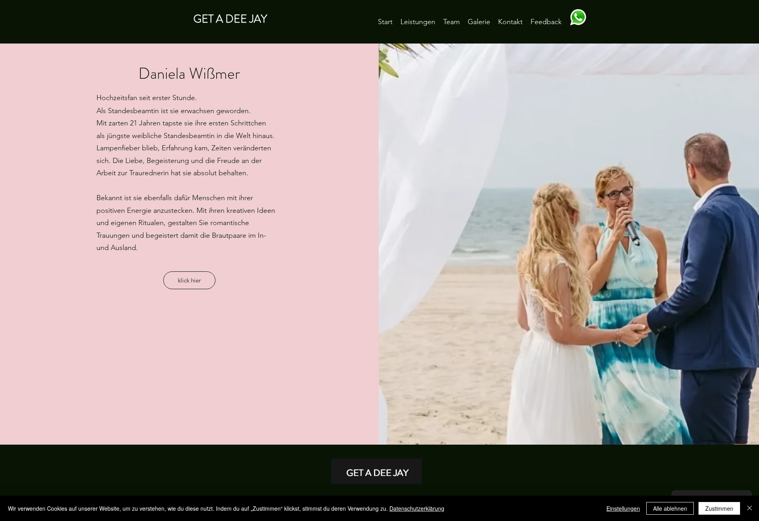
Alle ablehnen (670, 508)
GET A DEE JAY (230, 19)
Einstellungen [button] (623, 508)
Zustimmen (719, 508)
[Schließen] (749, 508)
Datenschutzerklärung (416, 508)
